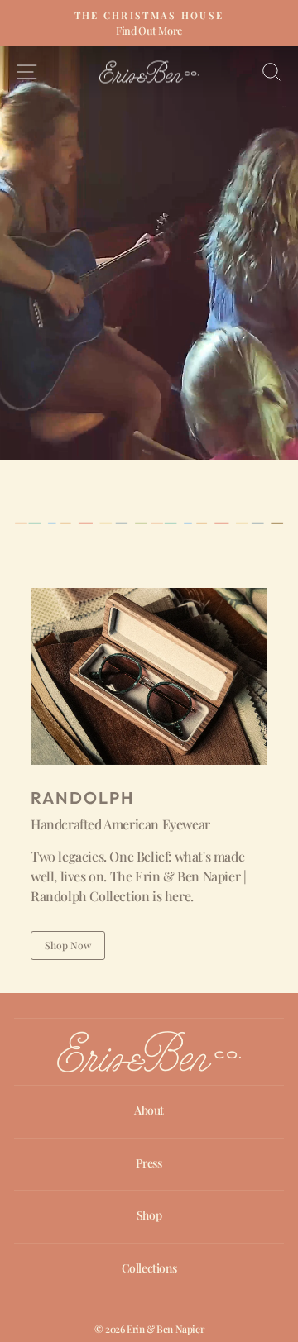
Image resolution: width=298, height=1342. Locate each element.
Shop (149, 1215)
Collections (149, 1268)
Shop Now (68, 945)
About (149, 1110)
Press (148, 1163)
